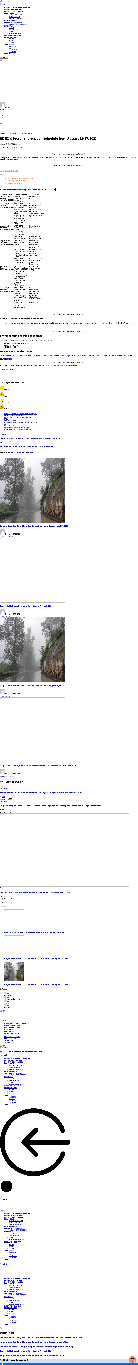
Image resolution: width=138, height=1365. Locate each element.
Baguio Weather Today (13, 9)
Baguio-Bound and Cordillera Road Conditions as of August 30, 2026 (32, 686)
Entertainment (10, 37)
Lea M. (10, 107)
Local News (9, 13)
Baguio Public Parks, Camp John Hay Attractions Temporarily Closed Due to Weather (39, 766)
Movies (11, 39)
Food (11, 31)
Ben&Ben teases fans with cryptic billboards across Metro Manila (30, 438)
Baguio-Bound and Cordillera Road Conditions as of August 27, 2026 (36, 984)
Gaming (12, 48)
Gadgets (12, 46)
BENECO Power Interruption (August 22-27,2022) (19, 178)
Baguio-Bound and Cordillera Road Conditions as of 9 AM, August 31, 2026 (34, 526)
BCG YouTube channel (101, 356)
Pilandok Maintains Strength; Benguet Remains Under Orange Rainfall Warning (36, 1346)
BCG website (45, 356)
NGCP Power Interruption (12, 426)
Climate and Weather (13, 22)
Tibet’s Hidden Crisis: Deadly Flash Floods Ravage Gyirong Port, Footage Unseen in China (41, 792)
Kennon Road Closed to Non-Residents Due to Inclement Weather (34, 932)
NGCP (6, 424)
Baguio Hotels (15, 30)
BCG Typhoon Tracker (13, 11)
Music (11, 41)
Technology (9, 44)
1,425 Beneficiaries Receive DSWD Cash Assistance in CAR (26, 446)
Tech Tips (12, 52)
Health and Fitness (16, 33)
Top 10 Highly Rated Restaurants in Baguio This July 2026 (26, 606)
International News (12, 35)
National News (10, 20)
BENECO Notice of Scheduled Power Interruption (20, 414)
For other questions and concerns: (14, 182)
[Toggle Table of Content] (1, 175)
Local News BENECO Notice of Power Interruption (21, 422)
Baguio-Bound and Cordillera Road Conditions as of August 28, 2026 (36, 958)
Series (11, 43)
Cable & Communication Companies (15, 180)
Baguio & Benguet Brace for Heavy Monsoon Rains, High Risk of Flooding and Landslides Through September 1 (50, 805)
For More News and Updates (13, 183)
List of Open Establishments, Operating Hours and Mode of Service (55, 365)
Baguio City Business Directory (17, 8)
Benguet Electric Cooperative (24, 157)
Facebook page (65, 356)
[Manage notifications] (133, 1361)
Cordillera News (16, 19)
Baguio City (56, 157)
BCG (7, 534)
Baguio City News (16, 15)
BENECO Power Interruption (13, 415)
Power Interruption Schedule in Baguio (17, 428)
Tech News (13, 50)
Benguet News (14, 17)
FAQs (6, 419)
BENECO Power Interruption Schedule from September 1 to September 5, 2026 (35, 892)
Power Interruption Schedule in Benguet (17, 429)
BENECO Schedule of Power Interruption (17, 417)
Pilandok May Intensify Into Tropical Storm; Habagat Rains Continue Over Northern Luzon (41, 1337)
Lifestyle (8, 26)
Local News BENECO (11, 421)
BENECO (9, 359)
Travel (11, 28)
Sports (7, 54)
